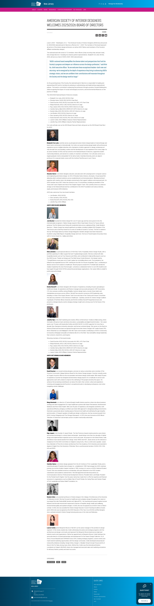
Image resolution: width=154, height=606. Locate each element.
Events (95, 589)
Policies (50, 600)
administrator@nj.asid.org (40, 597)
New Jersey (49, 3)
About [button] (34, 10)
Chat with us (144, 601)
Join (95, 601)
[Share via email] (106, 35)
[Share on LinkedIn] (100, 35)
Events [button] (40, 10)
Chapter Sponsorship (99, 596)
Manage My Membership (116, 3)
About (95, 587)
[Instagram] (101, 4)
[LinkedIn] (103, 4)
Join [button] (84, 10)
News (95, 591)
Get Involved (97, 599)
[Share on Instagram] (97, 35)
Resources (97, 594)
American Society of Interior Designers (36, 3)
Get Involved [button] (77, 10)
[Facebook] (99, 4)
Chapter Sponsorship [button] (65, 10)
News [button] (45, 10)
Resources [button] (52, 10)
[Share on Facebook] (103, 35)
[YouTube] (105, 4)
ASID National (97, 584)
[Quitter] (151, 584)
